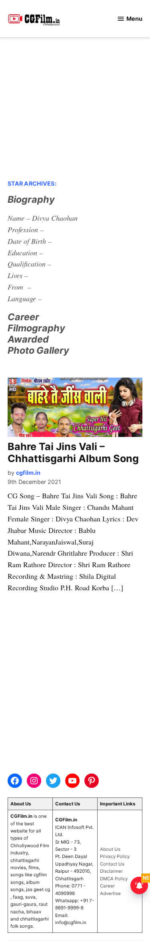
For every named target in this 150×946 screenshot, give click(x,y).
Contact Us (112, 864)
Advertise (110, 893)
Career (107, 886)
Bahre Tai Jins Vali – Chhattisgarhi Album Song (73, 452)
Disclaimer (111, 871)
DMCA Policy (114, 878)
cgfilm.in (28, 472)
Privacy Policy (115, 856)
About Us (110, 849)
